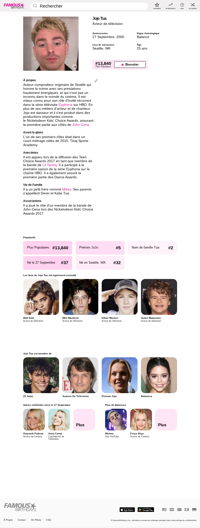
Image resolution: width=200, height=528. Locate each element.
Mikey (66, 189)
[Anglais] (164, 509)
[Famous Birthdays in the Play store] (146, 509)
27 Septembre (103, 37)
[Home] (51, 507)
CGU (48, 520)
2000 (120, 37)
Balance (143, 37)
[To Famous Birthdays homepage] (14, 6)
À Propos (8, 520)
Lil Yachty (49, 165)
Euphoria (65, 105)
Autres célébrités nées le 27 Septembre (46, 405)
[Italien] (187, 509)
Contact (22, 520)
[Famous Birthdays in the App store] (127, 509)
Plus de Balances (115, 405)
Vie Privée (36, 520)
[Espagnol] (172, 509)
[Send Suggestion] (96, 81)
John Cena (80, 125)
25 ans (142, 48)
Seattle (97, 48)
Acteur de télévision (107, 24)
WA (107, 48)
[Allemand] (194, 509)
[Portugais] (179, 509)
